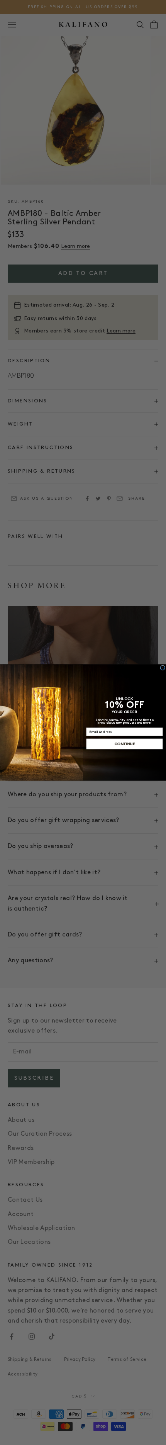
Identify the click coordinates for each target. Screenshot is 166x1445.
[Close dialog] (163, 668)
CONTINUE (124, 743)
